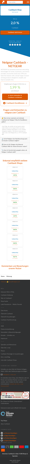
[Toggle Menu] (28, 2)
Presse (3, 351)
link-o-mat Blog (5, 357)
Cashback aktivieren (15, 32)
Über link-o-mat (5, 347)
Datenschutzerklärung (7, 329)
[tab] (15, 103)
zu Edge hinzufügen (9, 435)
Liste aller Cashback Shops (9, 360)
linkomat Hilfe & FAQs (7, 292)
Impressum (4, 338)
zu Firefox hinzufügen (10, 438)
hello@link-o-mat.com (9, 374)
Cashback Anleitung (7, 295)
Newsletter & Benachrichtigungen (11, 332)
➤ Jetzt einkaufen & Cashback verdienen (15, 96)
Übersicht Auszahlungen (8, 317)
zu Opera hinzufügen (9, 440)
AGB (2, 326)
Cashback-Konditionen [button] (15, 103)
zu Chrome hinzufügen (10, 433)
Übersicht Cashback (7, 313)
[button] (3, 448)
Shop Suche (4, 301)
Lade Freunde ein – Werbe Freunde (11, 304)
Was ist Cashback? (6, 298)
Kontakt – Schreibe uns (8, 335)
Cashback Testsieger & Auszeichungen (12, 354)
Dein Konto (4, 310)
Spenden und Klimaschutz (8, 344)
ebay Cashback (5, 424)
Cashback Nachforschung (8, 320)
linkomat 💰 (4, 281)
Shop (10, 281)
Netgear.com (16, 281)
